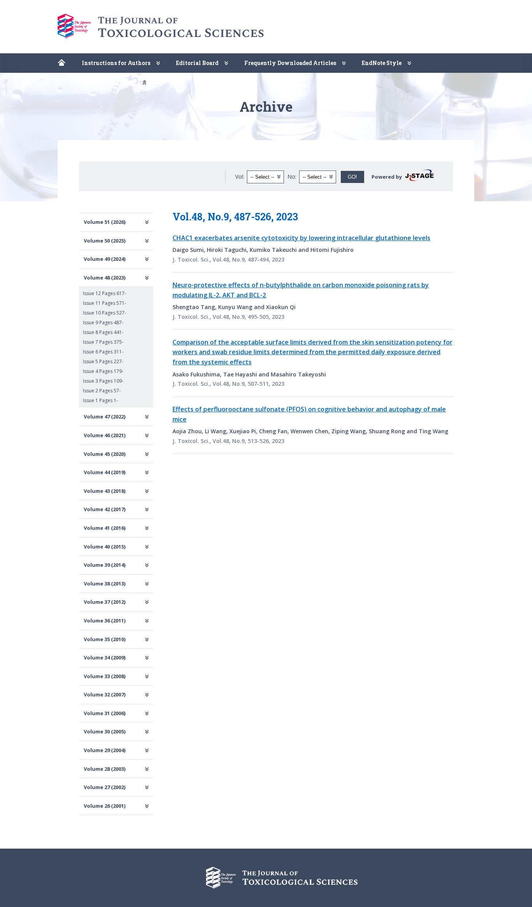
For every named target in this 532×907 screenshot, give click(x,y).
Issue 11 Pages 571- (104, 303)
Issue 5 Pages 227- (103, 361)
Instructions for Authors (116, 63)
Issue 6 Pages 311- (103, 351)
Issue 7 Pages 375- (103, 342)
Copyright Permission (105, 82)
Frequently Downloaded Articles (290, 63)
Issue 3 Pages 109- (103, 381)
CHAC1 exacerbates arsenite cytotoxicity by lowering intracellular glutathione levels (301, 238)
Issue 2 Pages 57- (102, 390)
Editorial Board (197, 63)
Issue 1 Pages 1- (100, 400)
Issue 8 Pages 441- (103, 332)
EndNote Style (382, 63)
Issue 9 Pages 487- (103, 322)
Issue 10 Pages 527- (104, 312)
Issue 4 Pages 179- (103, 371)
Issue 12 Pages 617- (104, 293)
